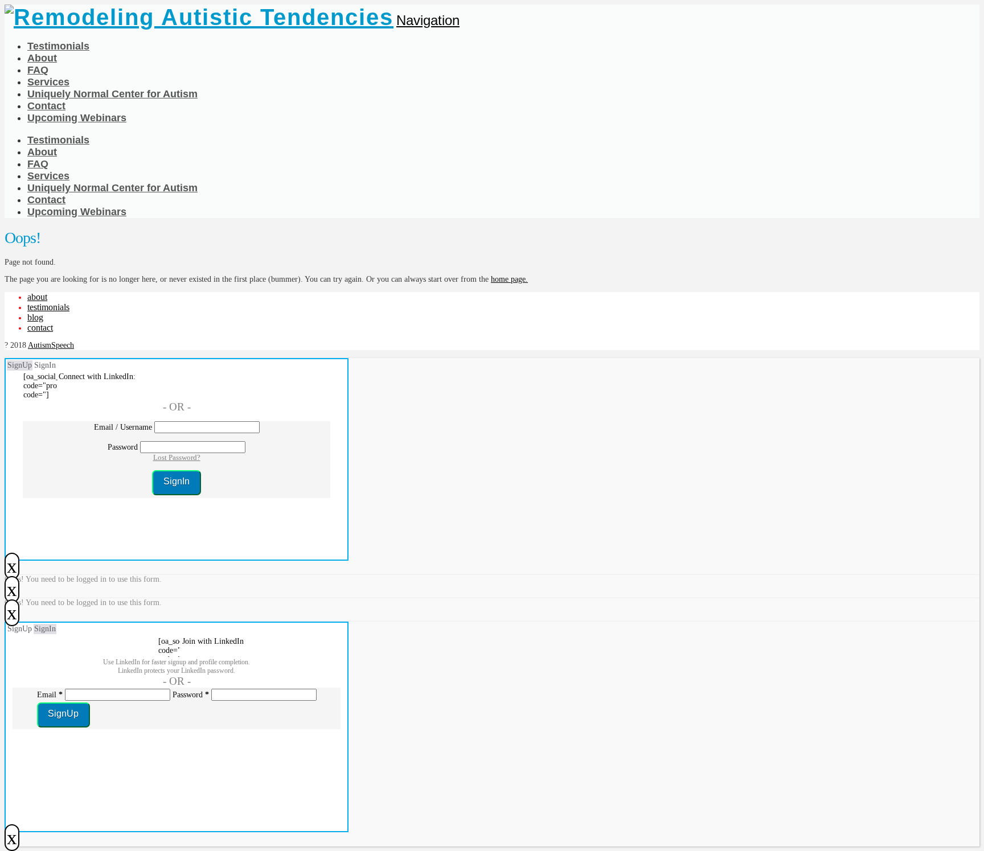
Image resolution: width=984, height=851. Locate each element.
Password (123, 447)
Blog (35, 317)
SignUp (19, 365)
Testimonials (48, 307)
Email (50, 694)
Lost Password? (176, 457)
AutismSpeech (51, 345)
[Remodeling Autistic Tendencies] (199, 17)
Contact (40, 327)
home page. (509, 279)
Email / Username (123, 427)
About (37, 297)
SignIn (45, 365)
